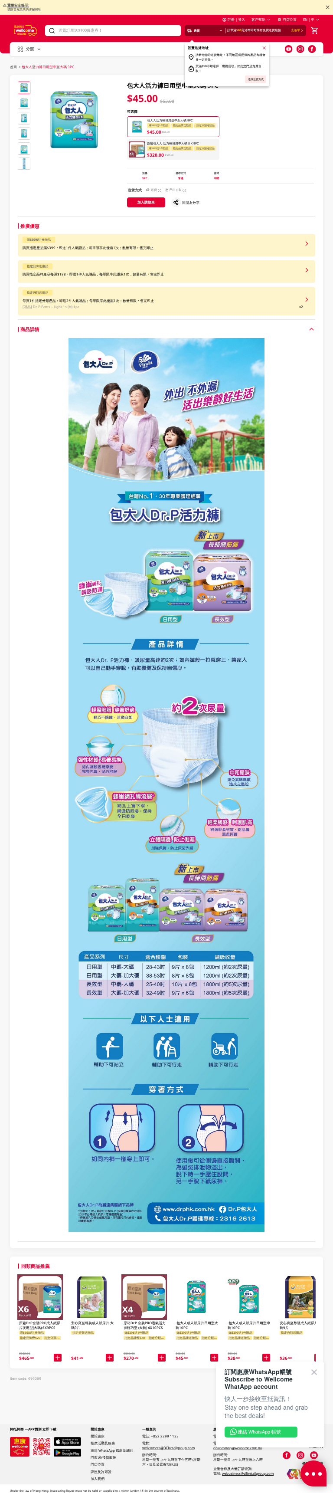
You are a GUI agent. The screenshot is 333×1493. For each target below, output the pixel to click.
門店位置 (289, 19)
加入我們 (97, 1479)
